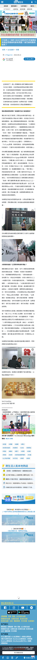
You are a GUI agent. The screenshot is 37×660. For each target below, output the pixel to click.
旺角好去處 (5, 621)
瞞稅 (11, 451)
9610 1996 (9, 438)
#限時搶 (29, 639)
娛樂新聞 (22, 9)
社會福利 (31, 621)
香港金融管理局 (20, 455)
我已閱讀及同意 (18, 652)
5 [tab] (22, 11)
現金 (4, 451)
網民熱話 (4, 626)
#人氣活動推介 (16, 636)
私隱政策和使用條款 (19, 649)
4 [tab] (20, 11)
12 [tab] (23, 13)
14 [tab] (18, 15)
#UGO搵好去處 (6, 636)
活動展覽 (4, 616)
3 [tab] (18, 11)
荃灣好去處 (23, 618)
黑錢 (4, 455)
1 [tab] (14, 11)
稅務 (28, 458)
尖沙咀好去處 (21, 616)
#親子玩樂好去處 (6, 639)
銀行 (17, 451)
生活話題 (11, 49)
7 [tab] (14, 13)
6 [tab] (23, 11)
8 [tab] (16, 13)
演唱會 (6, 6)
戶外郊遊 (24, 621)
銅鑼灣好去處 (5, 618)
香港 (11, 455)
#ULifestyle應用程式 (19, 639)
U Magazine (8, 55)
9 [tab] (18, 13)
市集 (9, 616)
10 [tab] (20, 13)
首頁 (3, 49)
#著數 (29, 641)
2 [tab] (16, 11)
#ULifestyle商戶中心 (20, 641)
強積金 (29, 448)
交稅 (22, 448)
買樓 (11, 444)
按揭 (23, 451)
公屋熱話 (15, 9)
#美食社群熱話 (26, 636)
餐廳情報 (17, 621)
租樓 (17, 444)
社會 (11, 621)
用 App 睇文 (30, 59)
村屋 (29, 455)
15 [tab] (20, 15)
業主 (23, 444)
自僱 (29, 451)
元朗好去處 (15, 618)
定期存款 (29, 9)
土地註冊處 (6, 458)
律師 (22, 458)
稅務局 (16, 448)
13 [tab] (16, 15)
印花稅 (16, 458)
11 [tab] (22, 13)
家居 (17, 49)
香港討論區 (6, 448)
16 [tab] (22, 15)
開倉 (13, 616)
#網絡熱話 (4, 643)
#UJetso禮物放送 (6, 641)
